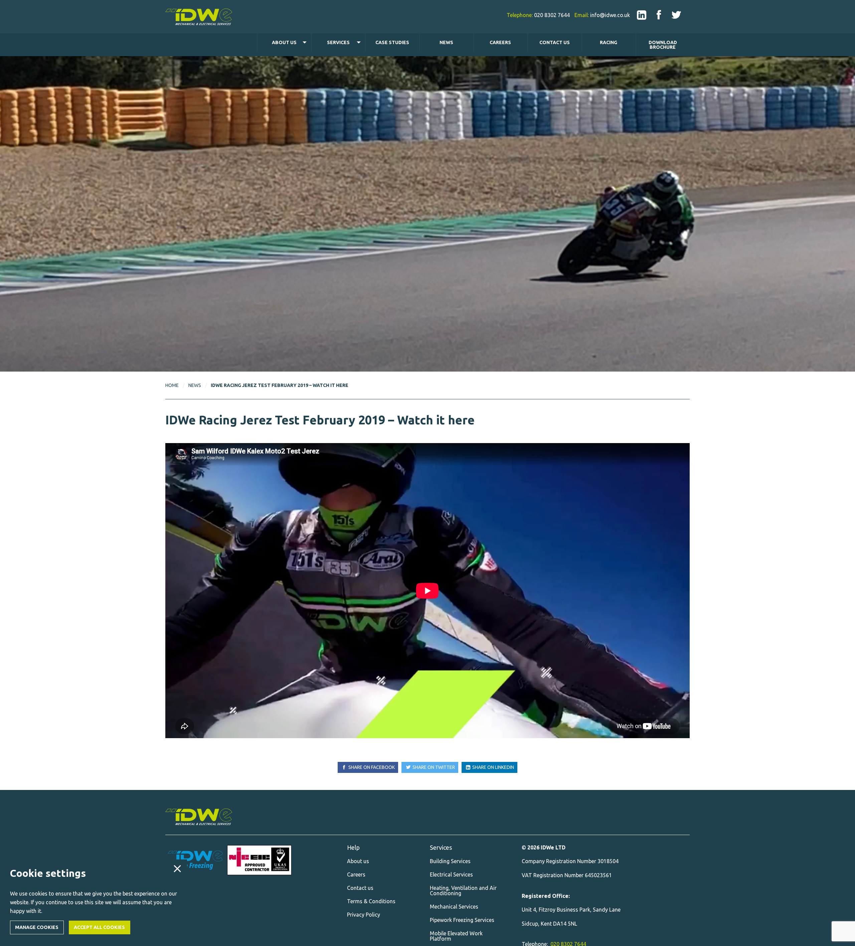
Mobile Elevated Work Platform (456, 936)
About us (358, 861)
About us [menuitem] (284, 42)
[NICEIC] (259, 860)
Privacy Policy (363, 915)
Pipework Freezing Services (462, 920)
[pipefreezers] (195, 860)
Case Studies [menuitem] (392, 42)
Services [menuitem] (338, 42)
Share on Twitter (433, 767)
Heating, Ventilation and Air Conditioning (463, 890)
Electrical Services (451, 874)
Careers (356, 874)
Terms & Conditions (371, 901)
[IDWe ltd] (642, 14)
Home (172, 385)
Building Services (450, 861)
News (194, 385)
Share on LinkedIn (492, 767)
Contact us (360, 888)
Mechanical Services (454, 907)
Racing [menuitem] (608, 42)
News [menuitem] (446, 42)
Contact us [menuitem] (554, 42)
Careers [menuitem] (500, 42)
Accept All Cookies (99, 927)
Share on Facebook (371, 767)
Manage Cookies (36, 927)
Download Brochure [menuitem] (663, 45)
